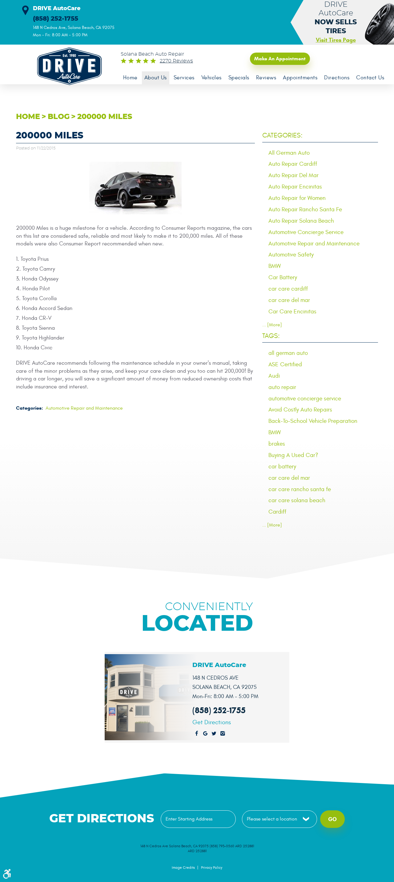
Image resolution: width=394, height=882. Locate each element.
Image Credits (183, 867)
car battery (282, 466)
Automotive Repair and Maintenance (84, 408)
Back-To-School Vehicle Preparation (312, 421)
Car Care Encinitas (292, 311)
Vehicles (211, 77)
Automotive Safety (291, 254)
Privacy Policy (211, 867)
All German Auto (289, 152)
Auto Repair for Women (297, 198)
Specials (238, 77)
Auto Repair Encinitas (295, 186)
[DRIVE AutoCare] (66, 66)
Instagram (222, 734)
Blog (59, 117)
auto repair (282, 387)
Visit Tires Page (336, 40)
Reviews (266, 77)
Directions (336, 77)
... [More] (272, 325)
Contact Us (370, 77)
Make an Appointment (280, 59)
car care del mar (289, 300)
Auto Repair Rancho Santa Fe (305, 209)
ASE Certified (285, 364)
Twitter (214, 734)
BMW (274, 266)
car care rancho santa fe (299, 489)
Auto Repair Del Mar (293, 175)
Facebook (196, 734)
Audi (274, 375)
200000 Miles (104, 117)
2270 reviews (176, 60)
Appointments (300, 77)
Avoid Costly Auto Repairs (300, 409)
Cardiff (277, 511)
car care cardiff (288, 288)
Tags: (271, 336)
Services (184, 77)
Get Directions (211, 722)
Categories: (282, 135)
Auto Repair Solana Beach (301, 220)
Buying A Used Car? (293, 455)
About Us (155, 77)
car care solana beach (296, 500)
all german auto (288, 353)
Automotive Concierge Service (306, 232)
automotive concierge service (304, 398)
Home (130, 77)
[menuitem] (130, 77)
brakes (276, 443)
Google (205, 734)
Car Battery (282, 277)
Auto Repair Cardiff (292, 164)
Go (332, 819)
